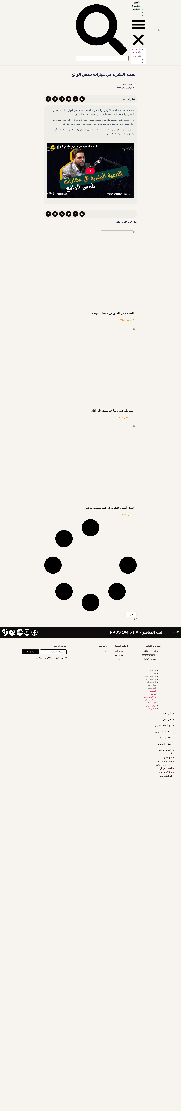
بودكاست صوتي (150, 676)
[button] (138, 32)
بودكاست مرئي (150, 679)
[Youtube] (27, 632)
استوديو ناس (151, 688)
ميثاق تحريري (151, 685)
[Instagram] (12, 632)
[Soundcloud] (20, 632)
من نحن (153, 673)
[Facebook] (34, 632)
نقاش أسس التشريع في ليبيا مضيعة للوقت (109, 507)
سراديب (127, 84)
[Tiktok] (5, 632)
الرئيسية (153, 670)
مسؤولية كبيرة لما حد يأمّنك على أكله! (112, 410)
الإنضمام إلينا (151, 682)
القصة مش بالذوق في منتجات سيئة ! (113, 313)
